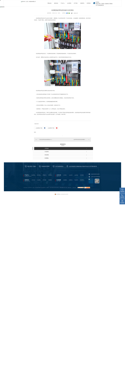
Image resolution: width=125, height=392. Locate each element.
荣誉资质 (82, 175)
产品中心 (63, 4)
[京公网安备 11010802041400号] (61, 193)
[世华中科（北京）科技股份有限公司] (31, 3)
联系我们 (89, 4)
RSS (64, 187)
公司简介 (65, 175)
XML (66, 187)
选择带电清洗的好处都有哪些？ (80, 139)
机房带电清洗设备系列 (33, 175)
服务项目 (56, 4)
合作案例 (69, 4)
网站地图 (61, 187)
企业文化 (70, 175)
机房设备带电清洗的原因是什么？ (45, 139)
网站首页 (50, 4)
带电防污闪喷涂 (45, 175)
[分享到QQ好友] (67, 13)
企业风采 (76, 175)
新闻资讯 (82, 4)
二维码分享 (75, 13)
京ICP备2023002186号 (54, 187)
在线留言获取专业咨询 (95, 174)
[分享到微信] (69, 13)
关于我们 (76, 4)
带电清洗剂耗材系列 (50, 175)
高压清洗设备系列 (39, 175)
